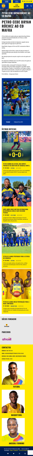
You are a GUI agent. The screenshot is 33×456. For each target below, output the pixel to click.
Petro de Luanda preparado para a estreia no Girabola (16, 257)
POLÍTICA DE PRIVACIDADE (24, 450)
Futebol (13, 168)
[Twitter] (24, 1)
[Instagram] (26, 1)
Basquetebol (14, 306)
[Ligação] (3, 6)
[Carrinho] (31, 6)
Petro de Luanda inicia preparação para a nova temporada (16, 303)
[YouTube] (31, 1)
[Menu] (27, 6)
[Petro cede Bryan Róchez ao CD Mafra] (16, 98)
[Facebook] (22, 1)
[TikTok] (29, 1)
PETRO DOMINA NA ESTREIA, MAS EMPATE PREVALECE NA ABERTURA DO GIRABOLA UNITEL (16, 165)
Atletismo (13, 215)
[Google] (27, 1)
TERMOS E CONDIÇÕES (14, 450)
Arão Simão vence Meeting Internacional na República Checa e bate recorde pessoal (15, 211)
